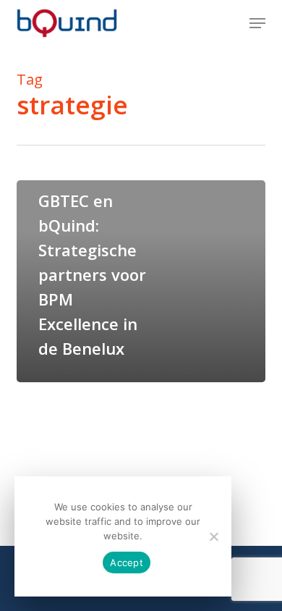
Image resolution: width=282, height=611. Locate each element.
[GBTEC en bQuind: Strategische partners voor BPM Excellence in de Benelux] (141, 281)
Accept (126, 562)
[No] (213, 536)
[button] (257, 23)
